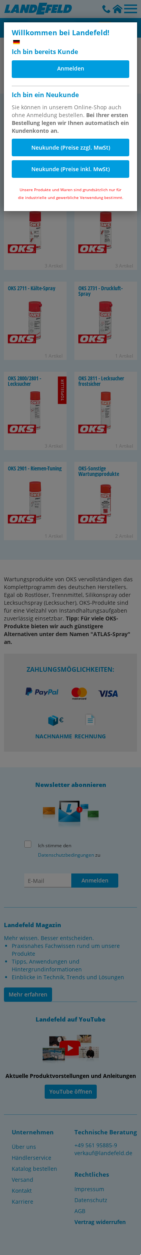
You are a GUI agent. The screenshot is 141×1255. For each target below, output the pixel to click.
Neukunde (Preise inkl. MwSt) (70, 169)
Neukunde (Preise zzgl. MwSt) (70, 147)
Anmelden (70, 68)
